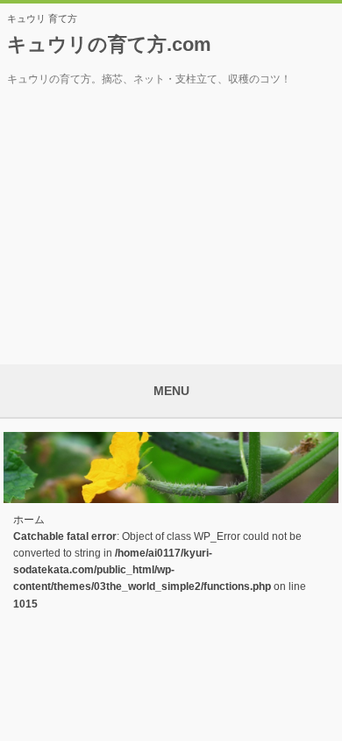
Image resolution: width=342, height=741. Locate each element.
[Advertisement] (171, 219)
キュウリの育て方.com (109, 44)
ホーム (29, 520)
